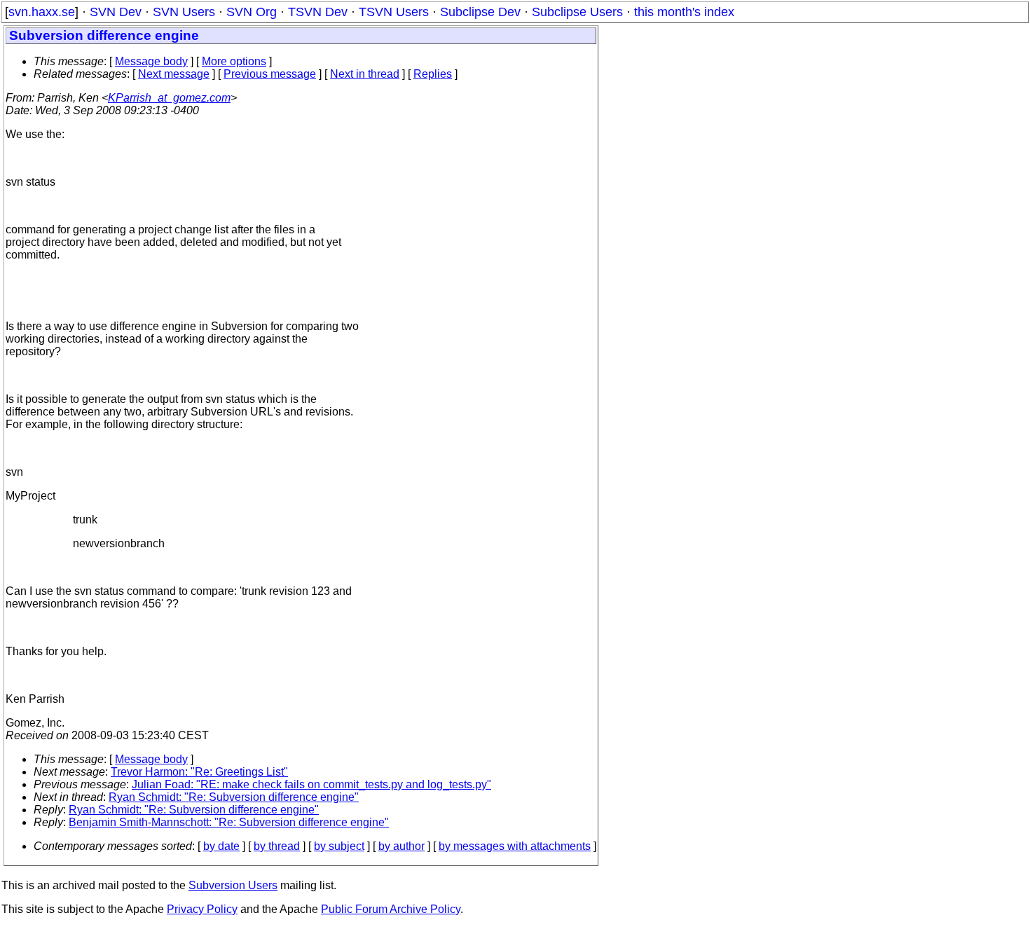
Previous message (270, 74)
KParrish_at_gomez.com (169, 98)
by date (221, 846)
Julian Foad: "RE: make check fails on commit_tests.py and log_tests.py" (311, 784)
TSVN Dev (318, 12)
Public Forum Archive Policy (390, 909)
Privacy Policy (202, 909)
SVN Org (251, 12)
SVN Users (184, 12)
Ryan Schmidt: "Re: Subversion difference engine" (234, 797)
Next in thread (364, 74)
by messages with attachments (515, 846)
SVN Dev (116, 12)
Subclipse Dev (480, 12)
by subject (339, 846)
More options (234, 61)
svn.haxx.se (41, 12)
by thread (277, 846)
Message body (151, 61)
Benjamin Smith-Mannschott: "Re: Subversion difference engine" (229, 822)
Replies (432, 74)
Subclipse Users (577, 12)
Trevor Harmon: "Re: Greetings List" (199, 772)
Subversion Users (232, 885)
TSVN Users (394, 12)
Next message (174, 74)
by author (401, 846)
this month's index (684, 12)
